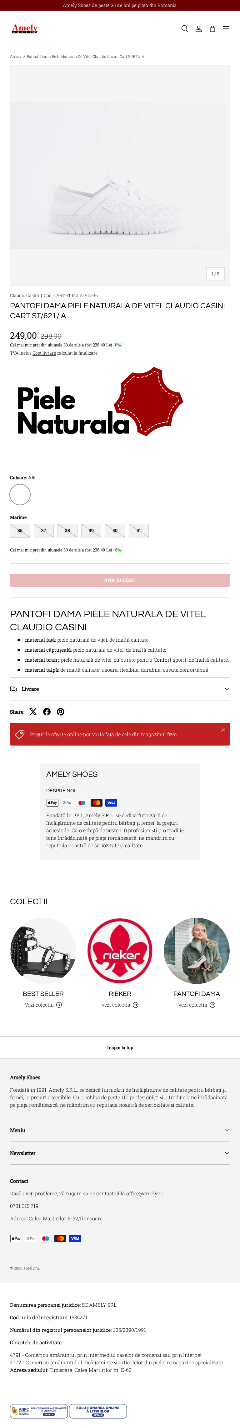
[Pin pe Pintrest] (61, 712)
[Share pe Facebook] (47, 712)
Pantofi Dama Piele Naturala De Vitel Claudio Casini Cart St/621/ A (85, 56)
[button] (212, 29)
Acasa (15, 56)
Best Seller (43, 994)
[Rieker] (120, 951)
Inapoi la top (120, 1047)
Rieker (120, 994)
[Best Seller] (43, 951)
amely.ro (31, 1267)
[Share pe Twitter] (33, 712)
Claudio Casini (24, 295)
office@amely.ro (144, 1193)
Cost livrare (44, 353)
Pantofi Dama (196, 994)
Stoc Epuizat (120, 580)
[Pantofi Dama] (197, 951)
